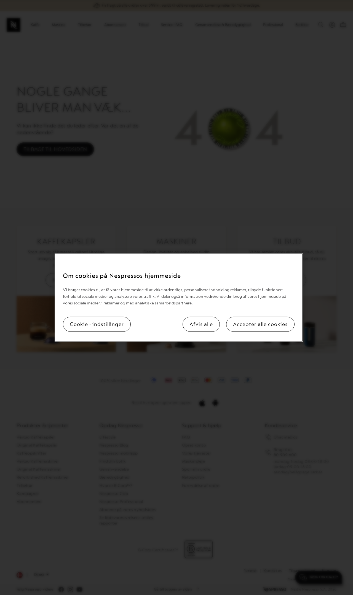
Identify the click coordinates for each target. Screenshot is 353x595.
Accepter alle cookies (260, 324)
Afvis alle (201, 324)
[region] (179, 298)
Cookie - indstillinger (97, 324)
